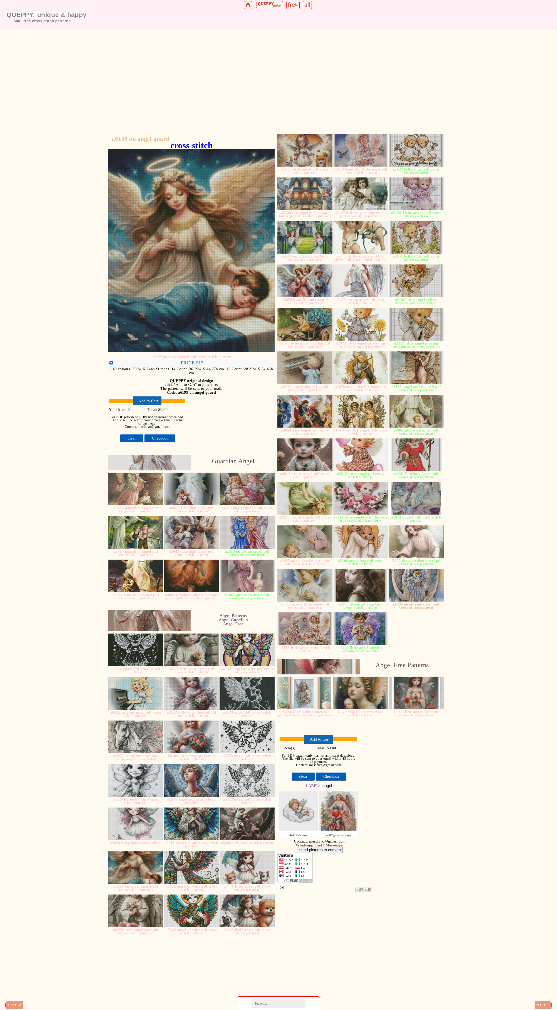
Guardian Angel (233, 461)
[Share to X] (366, 890)
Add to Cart (148, 401)
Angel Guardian (233, 619)
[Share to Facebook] (370, 890)
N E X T (542, 1005)
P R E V (14, 1005)
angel (327, 786)
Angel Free (233, 623)
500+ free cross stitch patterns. (43, 21)
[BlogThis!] (361, 890)
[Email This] (357, 890)
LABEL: (313, 786)
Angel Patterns (233, 615)
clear (132, 438)
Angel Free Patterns (402, 665)
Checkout (160, 438)
